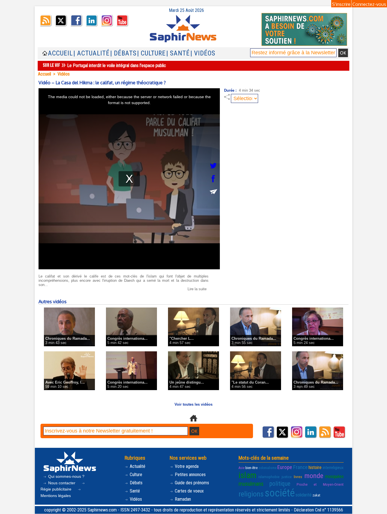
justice (287, 477)
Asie (241, 468)
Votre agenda (186, 466)
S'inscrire (341, 4)
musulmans (251, 483)
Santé (134, 491)
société (280, 493)
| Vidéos (202, 53)
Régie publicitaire (57, 489)
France (300, 467)
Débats (136, 482)
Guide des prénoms (191, 482)
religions (251, 494)
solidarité (303, 495)
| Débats (123, 53)
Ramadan (182, 499)
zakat (316, 495)
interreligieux (333, 467)
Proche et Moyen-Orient (320, 484)
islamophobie (269, 477)
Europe (284, 467)
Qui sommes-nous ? (65, 476)
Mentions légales (56, 495)
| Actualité (91, 53)
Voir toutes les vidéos (193, 404)
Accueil (60, 53)
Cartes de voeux (189, 491)
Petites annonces (190, 474)
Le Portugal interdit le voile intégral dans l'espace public (116, 65)
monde (313, 476)
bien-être (251, 468)
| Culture (151, 53)
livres (298, 477)
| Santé (178, 53)
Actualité (137, 466)
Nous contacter (61, 483)
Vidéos (64, 74)
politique (279, 483)
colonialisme (268, 468)
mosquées (334, 476)
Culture (135, 474)
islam (247, 475)
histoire (315, 467)
